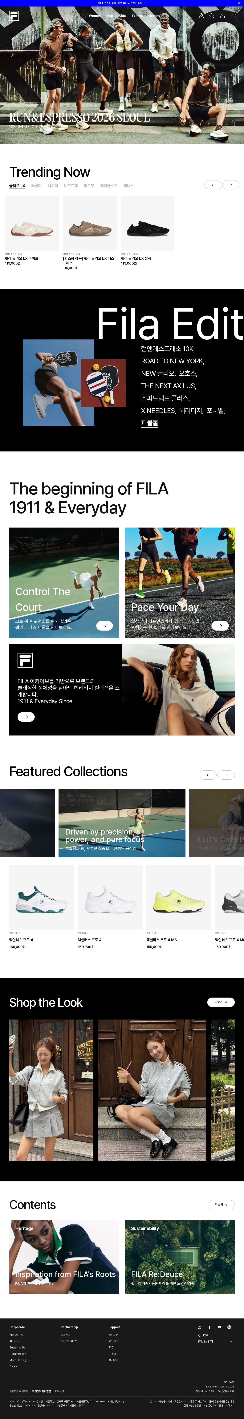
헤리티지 (190, 411)
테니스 (129, 185)
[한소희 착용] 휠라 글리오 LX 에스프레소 (88, 260)
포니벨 (215, 411)
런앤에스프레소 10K (167, 349)
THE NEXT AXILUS (168, 386)
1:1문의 (112, 1353)
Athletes (14, 1341)
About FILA (16, 1334)
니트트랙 (71, 185)
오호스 (187, 373)
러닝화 (36, 185)
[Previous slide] (208, 124)
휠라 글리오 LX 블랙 (136, 258)
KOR (206, 1335)
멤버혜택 (113, 1360)
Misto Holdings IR (20, 1360)
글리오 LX (17, 185)
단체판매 (65, 1334)
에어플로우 (108, 185)
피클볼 (149, 423)
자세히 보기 (228, 1405)
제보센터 (59, 1391)
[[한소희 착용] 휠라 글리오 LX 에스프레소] (90, 223)
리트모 (89, 185)
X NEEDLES (158, 411)
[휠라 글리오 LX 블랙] (148, 223)
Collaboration (18, 1353)
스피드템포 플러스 (164, 398)
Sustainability (17, 1347)
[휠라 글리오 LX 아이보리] (32, 223)
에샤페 (53, 185)
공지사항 (113, 1334)
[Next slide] (226, 124)
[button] (95, 15)
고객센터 (113, 1341)
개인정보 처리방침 (41, 1391)
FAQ (111, 1347)
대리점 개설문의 (69, 1341)
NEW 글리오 (157, 373)
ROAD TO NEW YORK (172, 361)
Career (14, 1366)
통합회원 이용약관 (19, 1391)
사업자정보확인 (117, 1401)
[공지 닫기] (239, 3)
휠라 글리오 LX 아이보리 (23, 258)
